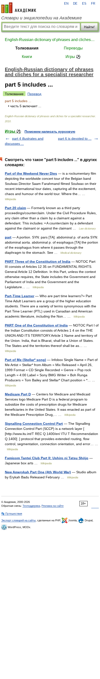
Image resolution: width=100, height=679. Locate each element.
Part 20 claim (15, 208)
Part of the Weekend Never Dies (31, 173)
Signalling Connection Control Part (34, 423)
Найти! (89, 27)
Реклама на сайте (53, 505)
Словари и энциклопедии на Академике (41, 18)
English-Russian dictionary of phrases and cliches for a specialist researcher (50, 40)
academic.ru (18, 7)
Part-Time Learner (19, 296)
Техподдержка (31, 505)
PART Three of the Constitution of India (37, 261)
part (8, 237)
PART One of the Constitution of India (36, 325)
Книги (27, 57)
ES (84, 3)
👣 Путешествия (11, 513)
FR (93, 3)
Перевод (34, 94)
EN (66, 3)
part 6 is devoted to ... (75, 138)
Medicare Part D (18, 394)
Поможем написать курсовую (50, 131)
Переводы (73, 48)
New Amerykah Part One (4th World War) (38, 472)
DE (75, 3)
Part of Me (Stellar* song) (25, 360)
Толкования (26, 48)
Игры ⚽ (73, 57)
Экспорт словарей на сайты (18, 520)
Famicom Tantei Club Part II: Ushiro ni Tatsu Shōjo (46, 458)
